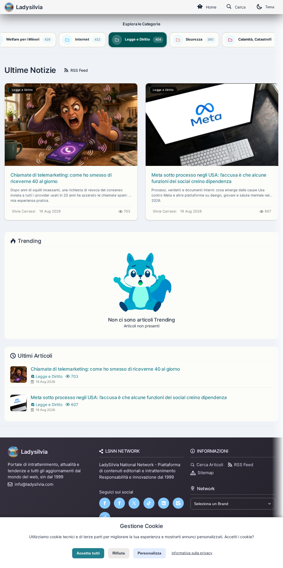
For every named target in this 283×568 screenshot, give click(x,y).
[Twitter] (134, 503)
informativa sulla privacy (192, 553)
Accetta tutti (88, 553)
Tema (269, 7)
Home (211, 7)
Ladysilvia (34, 451)
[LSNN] (178, 503)
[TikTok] (148, 503)
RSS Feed (79, 70)
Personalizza (149, 553)
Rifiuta (118, 553)
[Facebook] (104, 503)
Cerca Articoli (209, 464)
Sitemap (206, 472)
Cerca (240, 7)
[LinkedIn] (163, 503)
